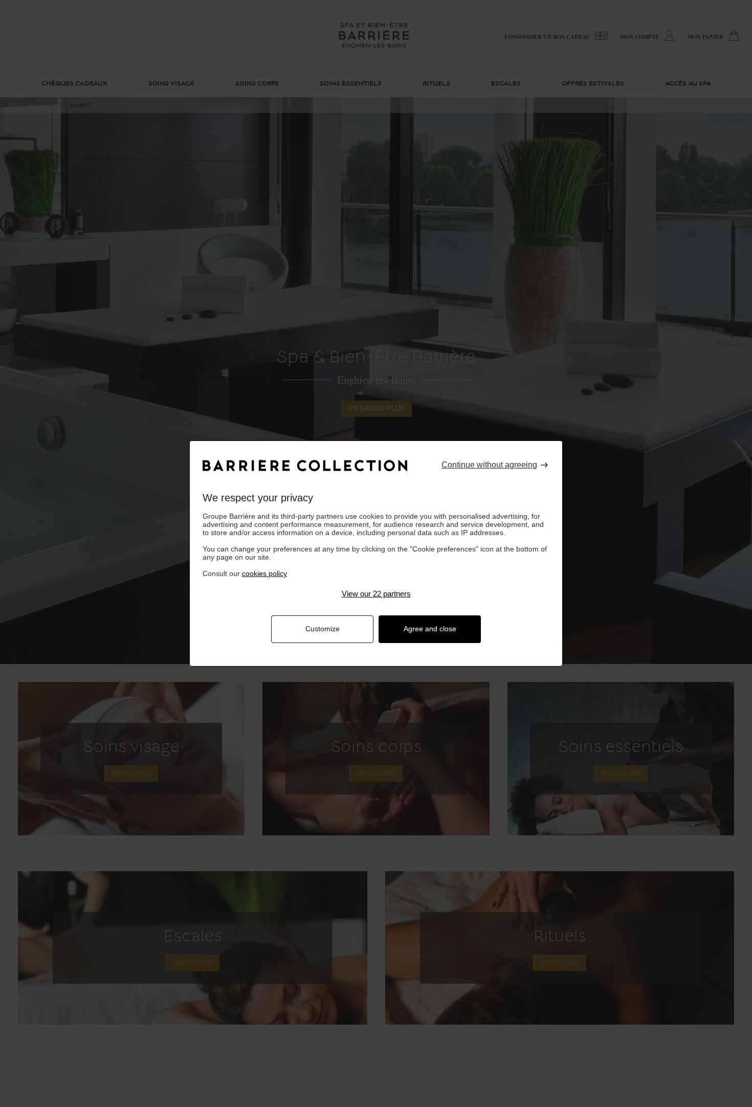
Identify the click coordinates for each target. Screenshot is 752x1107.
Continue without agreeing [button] (489, 464)
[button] (376, 594)
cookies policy (264, 573)
